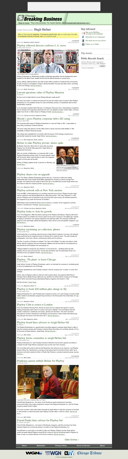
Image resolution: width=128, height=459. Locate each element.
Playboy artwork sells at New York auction (39, 190)
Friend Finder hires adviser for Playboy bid (39, 420)
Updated (36, 42)
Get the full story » (36, 86)
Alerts (24, 445)
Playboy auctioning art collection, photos (38, 229)
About (102, 445)
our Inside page (65, 34)
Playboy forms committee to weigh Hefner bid (41, 338)
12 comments (75, 138)
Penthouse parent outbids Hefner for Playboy (40, 360)
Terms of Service (83, 445)
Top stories (86, 53)
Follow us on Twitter (92, 44)
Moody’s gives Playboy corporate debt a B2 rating (43, 118)
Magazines (27, 42)
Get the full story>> (48, 183)
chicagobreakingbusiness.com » (78, 23)
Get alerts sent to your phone (96, 40)
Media (32, 42)
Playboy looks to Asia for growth (34, 211)
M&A (25, 140)
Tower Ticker (32, 282)
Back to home (24, 23)
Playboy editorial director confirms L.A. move (41, 45)
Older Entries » (72, 439)
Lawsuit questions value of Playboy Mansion (40, 92)
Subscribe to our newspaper (95, 37)
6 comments (75, 88)
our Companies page (49, 36)
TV (35, 286)
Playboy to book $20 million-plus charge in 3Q (41, 289)
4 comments (75, 41)
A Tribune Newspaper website (64, 457)
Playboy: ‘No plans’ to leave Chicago (36, 259)
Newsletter (41, 445)
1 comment (76, 114)
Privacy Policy (61, 445)
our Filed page (25, 34)
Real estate (31, 89)
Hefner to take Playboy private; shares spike (40, 142)
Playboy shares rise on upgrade (33, 174)
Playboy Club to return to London (34, 304)
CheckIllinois (91, 68)
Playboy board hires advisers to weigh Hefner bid (43, 322)
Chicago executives (29, 115)
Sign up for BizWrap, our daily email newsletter (94, 33)
